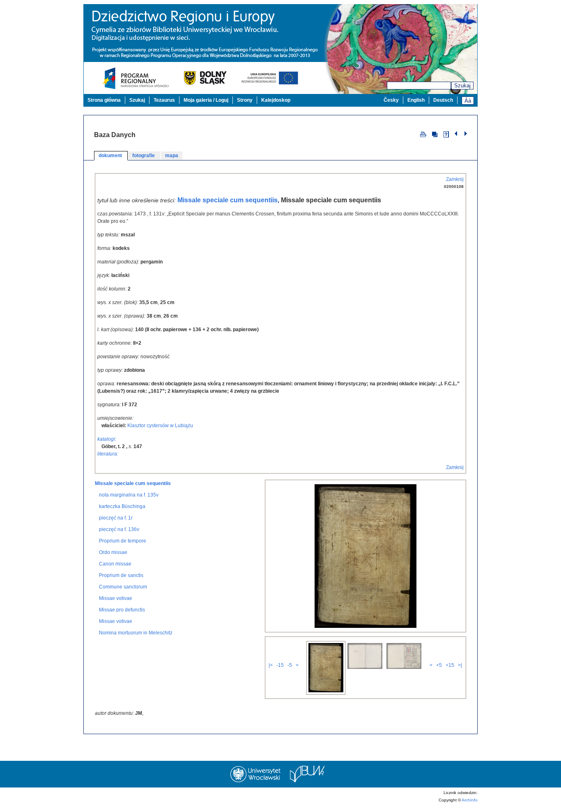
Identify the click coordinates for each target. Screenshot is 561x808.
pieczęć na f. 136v (119, 529)
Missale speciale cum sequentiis (227, 200)
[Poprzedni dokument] (457, 134)
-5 (289, 665)
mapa (171, 155)
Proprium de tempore (122, 541)
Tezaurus (164, 100)
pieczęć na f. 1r (116, 518)
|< (271, 665)
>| (460, 665)
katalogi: (106, 439)
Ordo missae (113, 552)
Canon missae (115, 564)
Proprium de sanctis (121, 575)
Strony (245, 100)
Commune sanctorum (123, 587)
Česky (391, 100)
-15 (280, 665)
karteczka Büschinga (122, 506)
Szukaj (462, 85)
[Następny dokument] (465, 134)
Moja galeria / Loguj (206, 100)
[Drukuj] (423, 134)
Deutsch (443, 100)
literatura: (107, 454)
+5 (439, 665)
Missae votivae (115, 598)
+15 (450, 665)
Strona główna (104, 100)
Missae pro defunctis (122, 610)
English (416, 100)
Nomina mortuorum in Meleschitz (135, 633)
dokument (111, 155)
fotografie (144, 155)
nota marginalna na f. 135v (129, 495)
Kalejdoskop (275, 100)
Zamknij (455, 179)
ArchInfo (470, 800)
